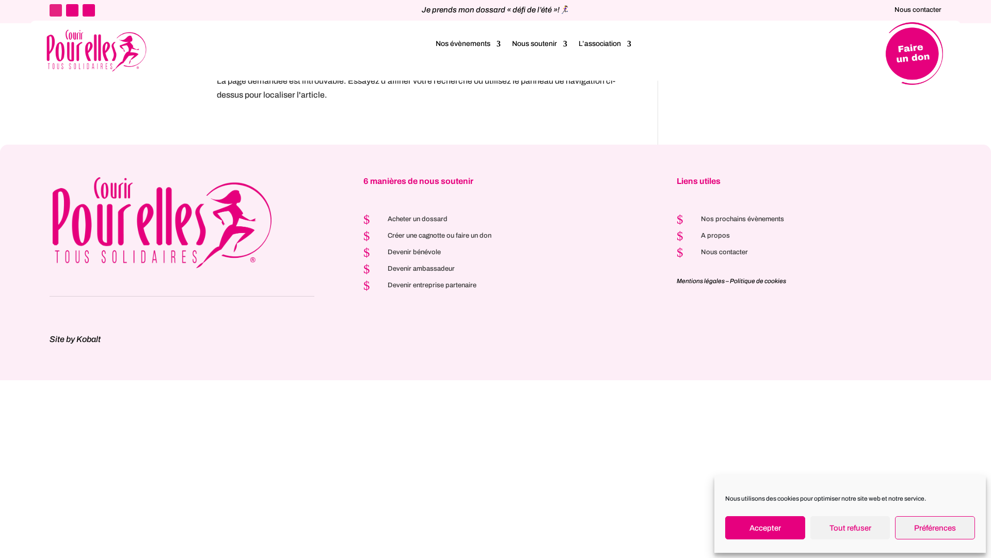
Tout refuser (850, 528)
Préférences (935, 528)
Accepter (765, 528)
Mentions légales (701, 281)
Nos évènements (463, 44)
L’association (600, 44)
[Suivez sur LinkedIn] (56, 10)
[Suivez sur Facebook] (89, 10)
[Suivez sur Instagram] (72, 10)
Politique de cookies (758, 281)
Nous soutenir (534, 44)
